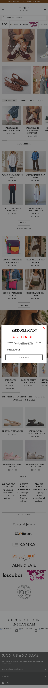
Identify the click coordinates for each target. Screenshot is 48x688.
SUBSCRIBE (24, 357)
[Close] (44, 328)
